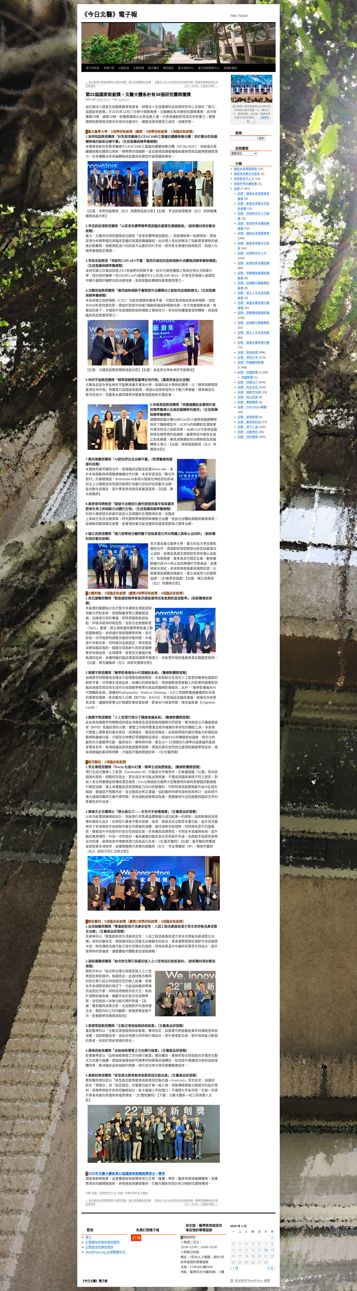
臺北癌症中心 (186, 68)
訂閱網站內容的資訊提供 (103, 1242)
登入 (89, 1237)
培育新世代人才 (244, 178)
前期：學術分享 (248, 357)
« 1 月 (234, 1268)
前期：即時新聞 (248, 417)
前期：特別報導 (248, 436)
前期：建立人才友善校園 (253, 332)
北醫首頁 (123, 68)
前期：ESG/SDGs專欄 (252, 407)
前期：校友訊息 (248, 387)
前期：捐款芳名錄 (249, 392)
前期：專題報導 (248, 402)
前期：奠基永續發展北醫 (253, 342)
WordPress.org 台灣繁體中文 (105, 1252)
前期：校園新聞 (248, 372)
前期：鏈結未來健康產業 (253, 233)
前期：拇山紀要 (248, 397)
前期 (120, 1193)
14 (266, 1250)
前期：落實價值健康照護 (253, 312)
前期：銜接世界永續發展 (253, 263)
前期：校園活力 (248, 382)
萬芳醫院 (153, 68)
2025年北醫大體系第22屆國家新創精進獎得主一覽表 (126, 1173)
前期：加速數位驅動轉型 (253, 322)
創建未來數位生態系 (247, 173)
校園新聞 (247, 377)
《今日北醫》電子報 (109, 14)
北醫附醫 (138, 68)
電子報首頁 (92, 68)
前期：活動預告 (248, 432)
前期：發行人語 (248, 427)
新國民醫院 (230, 68)
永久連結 (143, 1193)
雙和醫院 (168, 68)
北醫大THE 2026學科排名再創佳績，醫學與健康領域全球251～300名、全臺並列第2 (186, 83)
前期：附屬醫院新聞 (251, 362)
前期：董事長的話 (249, 422)
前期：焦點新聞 (248, 352)
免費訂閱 (109, 68)
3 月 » (272, 1268)
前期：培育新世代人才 (104, 1193)
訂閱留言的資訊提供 (99, 1247)
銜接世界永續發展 (245, 183)
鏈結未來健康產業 (245, 168)
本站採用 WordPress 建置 (252, 1280)
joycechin (124, 99)
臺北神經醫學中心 (209, 68)
